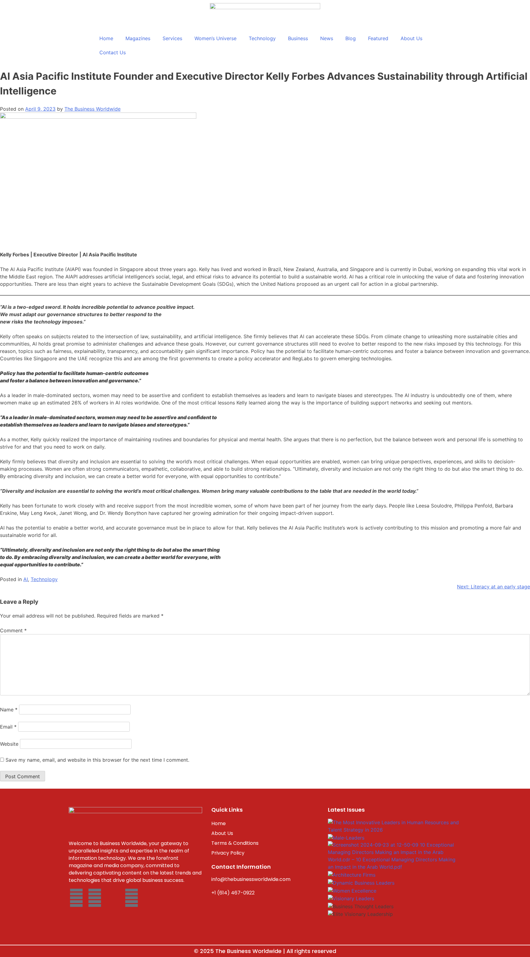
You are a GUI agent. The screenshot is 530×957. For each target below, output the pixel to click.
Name (8, 709)
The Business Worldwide (92, 109)
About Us (411, 38)
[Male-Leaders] (346, 837)
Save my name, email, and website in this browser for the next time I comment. (97, 760)
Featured (378, 38)
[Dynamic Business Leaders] (361, 882)
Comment (13, 630)
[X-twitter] (113, 897)
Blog (350, 38)
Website (9, 744)
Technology (262, 38)
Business (298, 38)
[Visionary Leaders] (351, 898)
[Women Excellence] (352, 890)
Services (172, 38)
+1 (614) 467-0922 (233, 892)
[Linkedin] (131, 897)
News (326, 38)
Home (106, 38)
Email (8, 727)
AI (25, 579)
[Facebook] (76, 897)
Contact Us (112, 52)
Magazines (137, 38)
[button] (394, 921)
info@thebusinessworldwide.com (250, 879)
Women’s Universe (215, 38)
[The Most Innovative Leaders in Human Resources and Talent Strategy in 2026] (394, 825)
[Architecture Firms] (351, 874)
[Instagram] (94, 897)
